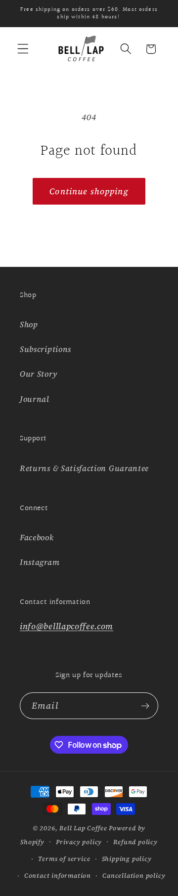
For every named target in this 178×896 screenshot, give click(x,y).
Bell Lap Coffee (83, 828)
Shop (29, 324)
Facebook (37, 537)
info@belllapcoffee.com (66, 626)
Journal (34, 398)
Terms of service (64, 858)
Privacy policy (79, 842)
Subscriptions (45, 348)
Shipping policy (127, 858)
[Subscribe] (145, 705)
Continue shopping (89, 191)
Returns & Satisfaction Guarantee (84, 468)
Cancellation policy (133, 875)
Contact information (57, 875)
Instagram (39, 561)
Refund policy (135, 842)
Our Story (38, 373)
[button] (23, 49)
